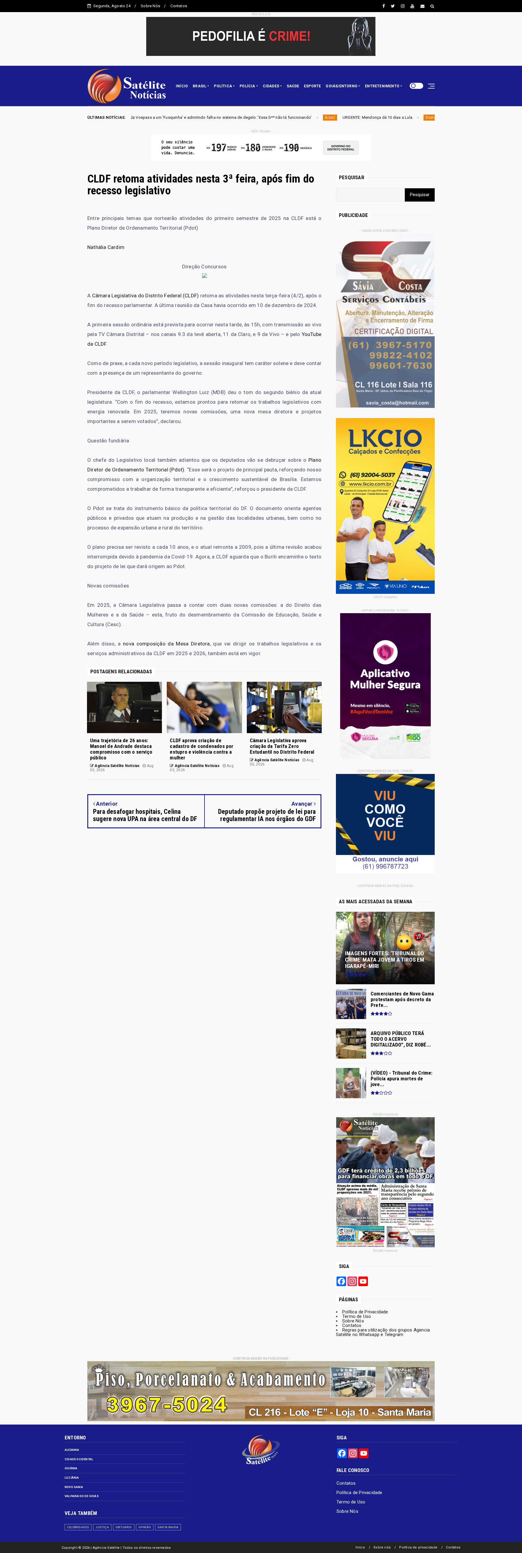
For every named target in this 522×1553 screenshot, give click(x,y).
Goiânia (71, 1468)
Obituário (123, 1527)
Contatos (178, 6)
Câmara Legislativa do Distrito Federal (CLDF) (145, 296)
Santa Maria (168, 1527)
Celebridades (78, 1527)
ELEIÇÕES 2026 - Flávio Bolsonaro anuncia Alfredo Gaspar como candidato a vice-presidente (403, 117)
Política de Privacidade (365, 1312)
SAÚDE (293, 86)
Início (360, 1547)
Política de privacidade (418, 1547)
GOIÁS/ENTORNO (341, 86)
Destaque (304, 117)
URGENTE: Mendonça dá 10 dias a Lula (247, 117)
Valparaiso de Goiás (82, 1496)
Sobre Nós (150, 6)
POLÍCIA (247, 86)
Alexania (72, 1449)
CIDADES (271, 86)
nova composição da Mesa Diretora (166, 644)
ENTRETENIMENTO (382, 86)
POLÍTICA (223, 86)
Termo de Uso (356, 1316)
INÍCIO (182, 86)
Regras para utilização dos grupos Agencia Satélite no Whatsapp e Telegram (383, 1332)
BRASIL (199, 86)
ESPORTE (312, 86)
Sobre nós (382, 1547)
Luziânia (72, 1477)
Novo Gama (74, 1487)
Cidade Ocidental (79, 1459)
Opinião (144, 1527)
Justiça (102, 1527)
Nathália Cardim (105, 247)
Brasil (200, 117)
